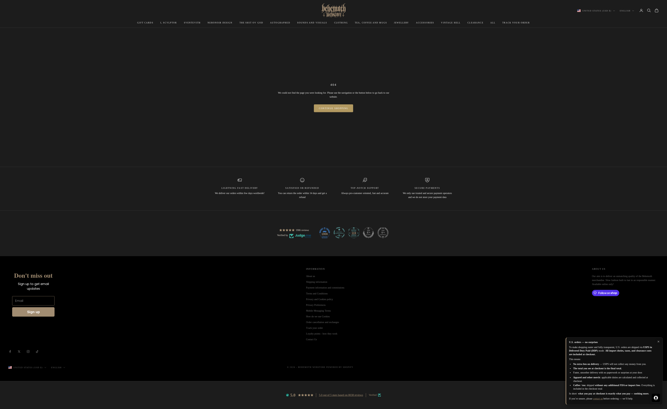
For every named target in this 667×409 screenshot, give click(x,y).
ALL (492, 23)
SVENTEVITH (192, 23)
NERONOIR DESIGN (220, 23)
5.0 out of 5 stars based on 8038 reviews (341, 395)
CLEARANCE (475, 23)
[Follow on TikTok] (37, 351)
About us (310, 276)
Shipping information (316, 282)
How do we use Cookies (318, 316)
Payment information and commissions (325, 287)
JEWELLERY (401, 23)
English (625, 11)
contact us (598, 398)
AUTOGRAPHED (280, 23)
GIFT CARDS (145, 23)
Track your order (314, 328)
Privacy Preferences (316, 305)
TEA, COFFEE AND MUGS (371, 23)
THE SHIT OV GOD (251, 23)
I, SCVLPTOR (168, 23)
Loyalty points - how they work (321, 333)
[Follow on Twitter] (19, 351)
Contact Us (311, 339)
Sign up (33, 312)
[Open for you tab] (656, 398)
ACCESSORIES (425, 23)
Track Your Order (516, 23)
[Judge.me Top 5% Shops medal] (368, 232)
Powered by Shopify (339, 367)
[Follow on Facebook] (10, 351)
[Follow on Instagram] (28, 351)
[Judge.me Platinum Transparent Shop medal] (339, 232)
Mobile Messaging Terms (318, 310)
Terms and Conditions (317, 293)
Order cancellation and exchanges (322, 322)
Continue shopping (333, 108)
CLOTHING (341, 23)
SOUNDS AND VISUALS (312, 23)
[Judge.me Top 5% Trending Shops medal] (383, 232)
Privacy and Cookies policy (319, 299)
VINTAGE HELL (450, 23)
